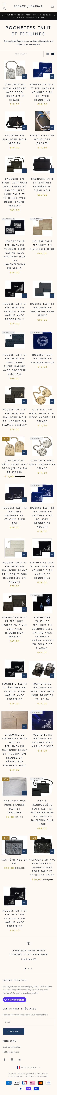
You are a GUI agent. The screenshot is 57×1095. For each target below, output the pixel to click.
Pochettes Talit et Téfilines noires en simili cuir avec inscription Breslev (15, 627)
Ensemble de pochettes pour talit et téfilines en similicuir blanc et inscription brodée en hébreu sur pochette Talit (15, 750)
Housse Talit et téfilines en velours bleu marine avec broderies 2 (14, 311)
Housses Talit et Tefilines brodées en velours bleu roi (15, 515)
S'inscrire (13, 1031)
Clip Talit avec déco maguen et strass (42, 464)
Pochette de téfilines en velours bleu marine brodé (42, 740)
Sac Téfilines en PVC (14, 861)
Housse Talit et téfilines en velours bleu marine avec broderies (14, 918)
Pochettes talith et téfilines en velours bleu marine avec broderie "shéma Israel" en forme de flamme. (42, 633)
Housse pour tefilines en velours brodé (42, 358)
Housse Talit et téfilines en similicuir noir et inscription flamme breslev (14, 417)
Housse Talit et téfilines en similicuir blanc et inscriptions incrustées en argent (15, 572)
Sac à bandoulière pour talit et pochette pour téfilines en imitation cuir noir (42, 812)
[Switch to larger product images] (47, 54)
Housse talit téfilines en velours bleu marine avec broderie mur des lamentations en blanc (14, 255)
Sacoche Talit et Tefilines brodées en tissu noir (42, 184)
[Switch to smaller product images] (52, 54)
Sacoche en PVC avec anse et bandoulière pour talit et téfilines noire (42, 867)
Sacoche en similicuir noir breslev (15, 139)
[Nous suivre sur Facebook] (4, 1059)
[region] (28, 953)
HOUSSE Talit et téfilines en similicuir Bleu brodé (42, 309)
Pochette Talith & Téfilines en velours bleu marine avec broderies (14, 691)
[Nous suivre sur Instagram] (12, 1059)
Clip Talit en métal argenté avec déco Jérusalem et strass (14, 92)
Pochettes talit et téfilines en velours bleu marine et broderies (42, 570)
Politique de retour (11, 1051)
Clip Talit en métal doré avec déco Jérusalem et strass (14, 466)
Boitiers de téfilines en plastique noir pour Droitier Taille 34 (42, 691)
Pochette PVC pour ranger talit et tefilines (14, 806)
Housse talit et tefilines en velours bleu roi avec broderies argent (42, 517)
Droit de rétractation (11, 1046)
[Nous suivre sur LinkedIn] (19, 1059)
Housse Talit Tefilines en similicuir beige (42, 245)
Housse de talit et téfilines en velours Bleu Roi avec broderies (42, 92)
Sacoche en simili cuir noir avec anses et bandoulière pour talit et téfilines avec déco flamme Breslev (14, 192)
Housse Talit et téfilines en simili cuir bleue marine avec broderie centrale (14, 364)
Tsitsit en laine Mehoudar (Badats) (42, 139)
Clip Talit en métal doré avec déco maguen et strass (42, 415)
